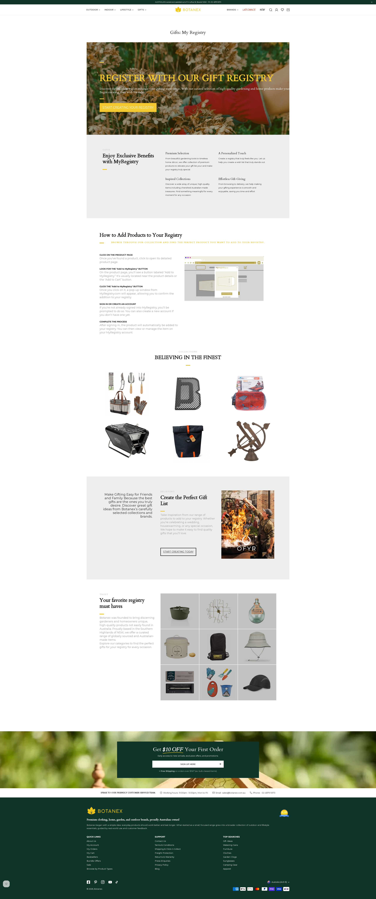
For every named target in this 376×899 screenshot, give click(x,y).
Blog (157, 869)
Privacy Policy (161, 865)
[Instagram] (102, 882)
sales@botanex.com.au (233, 793)
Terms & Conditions (164, 845)
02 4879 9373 (268, 793)
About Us (91, 841)
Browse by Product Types (99, 869)
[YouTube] (110, 882)
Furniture (227, 849)
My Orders (92, 849)
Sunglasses (228, 861)
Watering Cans (230, 845)
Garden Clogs (230, 857)
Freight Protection (164, 853)
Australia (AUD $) (279, 882)
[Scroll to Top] (371, 883)
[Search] (271, 10)
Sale (89, 865)
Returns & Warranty (164, 857)
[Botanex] (188, 10)
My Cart (90, 853)
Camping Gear (230, 865)
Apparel (227, 869)
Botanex (98, 889)
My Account (93, 845)
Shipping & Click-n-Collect (168, 849)
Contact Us (160, 841)
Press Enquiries (162, 861)
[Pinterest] (95, 882)
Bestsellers (92, 857)
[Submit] (220, 764)
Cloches (227, 853)
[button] (288, 10)
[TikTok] (117, 882)
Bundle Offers (94, 861)
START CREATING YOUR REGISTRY (128, 107)
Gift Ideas (228, 841)
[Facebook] (88, 882)
